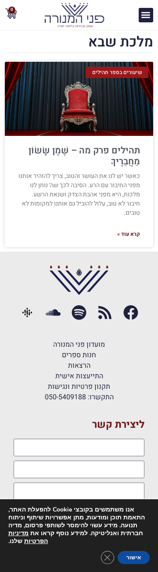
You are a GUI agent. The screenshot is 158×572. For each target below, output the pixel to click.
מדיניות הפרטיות (28, 537)
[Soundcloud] (53, 313)
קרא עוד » (128, 234)
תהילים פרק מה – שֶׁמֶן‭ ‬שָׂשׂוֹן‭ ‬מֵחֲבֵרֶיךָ (84, 156)
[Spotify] (79, 313)
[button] (146, 15)
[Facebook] (131, 313)
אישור (133, 557)
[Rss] (105, 313)
